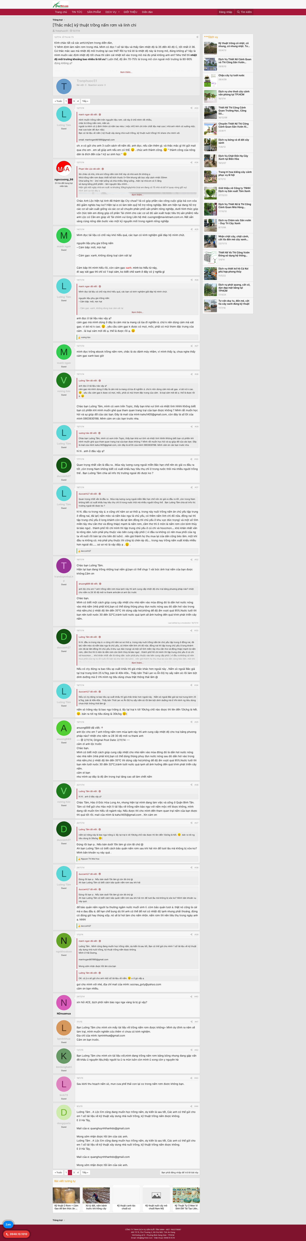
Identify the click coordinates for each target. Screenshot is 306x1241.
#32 (196, 559)
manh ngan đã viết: (88, 114)
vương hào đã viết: (88, 433)
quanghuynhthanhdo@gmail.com (110, 1128)
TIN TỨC (77, 12)
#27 (196, 346)
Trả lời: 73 (69, 37)
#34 (196, 685)
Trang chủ (61, 12)
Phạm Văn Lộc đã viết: (90, 169)
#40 (196, 996)
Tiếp (84, 101)
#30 (196, 459)
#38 (196, 867)
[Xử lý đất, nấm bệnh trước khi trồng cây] (96, 1195)
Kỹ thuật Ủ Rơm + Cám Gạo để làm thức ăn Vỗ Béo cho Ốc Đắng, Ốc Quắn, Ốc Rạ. (66, 1210)
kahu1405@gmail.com (153, 414)
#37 (196, 823)
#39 (196, 934)
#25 (196, 229)
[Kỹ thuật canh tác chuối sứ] (126, 1195)
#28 (196, 374)
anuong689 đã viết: (88, 583)
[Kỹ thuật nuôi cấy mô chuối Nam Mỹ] (156, 1195)
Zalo (8, 1224)
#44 (196, 1106)
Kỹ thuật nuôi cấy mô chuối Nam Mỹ (156, 1207)
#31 (196, 487)
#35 (196, 722)
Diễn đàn (147, 12)
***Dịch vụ (211, 37)
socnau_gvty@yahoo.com (145, 984)
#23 (196, 108)
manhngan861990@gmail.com (100, 139)
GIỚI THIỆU (130, 12)
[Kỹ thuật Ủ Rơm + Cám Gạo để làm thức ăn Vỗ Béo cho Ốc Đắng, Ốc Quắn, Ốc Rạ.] (66, 1195)
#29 (196, 426)
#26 (196, 280)
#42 (196, 1050)
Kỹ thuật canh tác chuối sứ (126, 1207)
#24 (196, 162)
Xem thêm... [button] (126, 72)
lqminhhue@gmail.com (111, 1035)
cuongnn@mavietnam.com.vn (165, 217)
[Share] (197, 37)
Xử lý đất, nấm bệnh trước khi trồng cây (96, 1207)
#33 (196, 630)
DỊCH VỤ (111, 12)
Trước (59, 101)
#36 (196, 785)
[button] (119, 12)
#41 (196, 1022)
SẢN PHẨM (94, 12)
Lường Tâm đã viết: (88, 380)
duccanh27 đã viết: (88, 493)
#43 (196, 1078)
